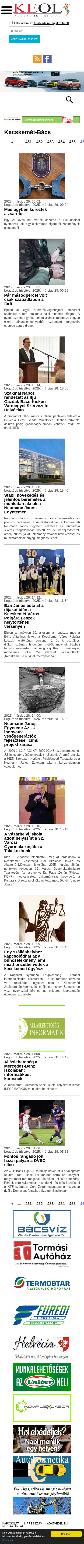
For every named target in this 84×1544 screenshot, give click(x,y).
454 (61, 142)
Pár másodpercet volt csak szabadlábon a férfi (25, 299)
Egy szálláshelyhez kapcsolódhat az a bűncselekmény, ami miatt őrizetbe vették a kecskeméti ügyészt (26, 960)
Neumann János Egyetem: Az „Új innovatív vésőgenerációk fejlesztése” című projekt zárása (21, 734)
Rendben (66, 1534)
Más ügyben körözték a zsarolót (25, 211)
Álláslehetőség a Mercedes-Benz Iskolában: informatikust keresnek (20, 1070)
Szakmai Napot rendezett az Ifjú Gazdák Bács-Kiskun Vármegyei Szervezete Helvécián (26, 401)
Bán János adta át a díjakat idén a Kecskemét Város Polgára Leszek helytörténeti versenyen (24, 616)
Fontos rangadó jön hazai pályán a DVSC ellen (25, 1160)
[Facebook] (47, 59)
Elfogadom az (41, 23)
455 (72, 142)
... (19, 142)
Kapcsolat (10, 1523)
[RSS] (37, 59)
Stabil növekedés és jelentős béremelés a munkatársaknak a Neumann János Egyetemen (25, 503)
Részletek (7, 1540)
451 (28, 142)
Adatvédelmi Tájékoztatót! (51, 23)
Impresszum (33, 1523)
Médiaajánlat (12, 1526)
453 (50, 142)
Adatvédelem (57, 1523)
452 (39, 142)
